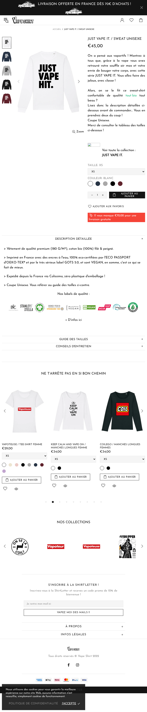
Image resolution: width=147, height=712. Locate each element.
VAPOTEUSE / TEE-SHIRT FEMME (22, 444)
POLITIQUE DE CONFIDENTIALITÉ (33, 703)
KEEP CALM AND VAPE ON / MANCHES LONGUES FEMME (69, 446)
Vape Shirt (23, 20)
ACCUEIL (57, 29)
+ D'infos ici (73, 320)
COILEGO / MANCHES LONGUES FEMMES (120, 446)
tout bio (131, 95)
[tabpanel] (24, 441)
